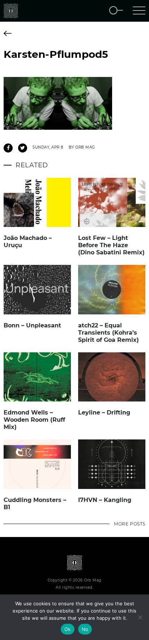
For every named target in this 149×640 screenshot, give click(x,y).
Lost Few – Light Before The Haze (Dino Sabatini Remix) (111, 245)
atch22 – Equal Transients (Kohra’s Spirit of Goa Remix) (108, 332)
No (85, 629)
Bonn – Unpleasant (32, 325)
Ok (67, 629)
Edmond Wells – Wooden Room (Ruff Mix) (34, 419)
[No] (140, 617)
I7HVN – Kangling (104, 500)
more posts (129, 524)
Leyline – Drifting (104, 412)
